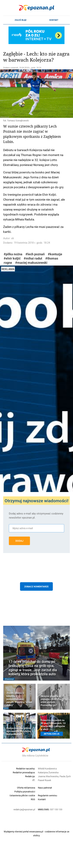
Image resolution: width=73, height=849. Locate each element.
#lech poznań (35, 254)
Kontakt (53, 20)
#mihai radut (33, 258)
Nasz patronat (45, 787)
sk (12, 238)
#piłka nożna (13, 254)
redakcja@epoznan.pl (24, 809)
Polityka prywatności (24, 791)
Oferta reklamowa (26, 787)
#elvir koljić (12, 258)
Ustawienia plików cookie (22, 795)
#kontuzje (55, 254)
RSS (33, 799)
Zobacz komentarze (36, 586)
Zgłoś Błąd (20, 20)
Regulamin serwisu (47, 795)
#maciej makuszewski (31, 263)
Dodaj (19, 540)
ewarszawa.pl (36, 831)
